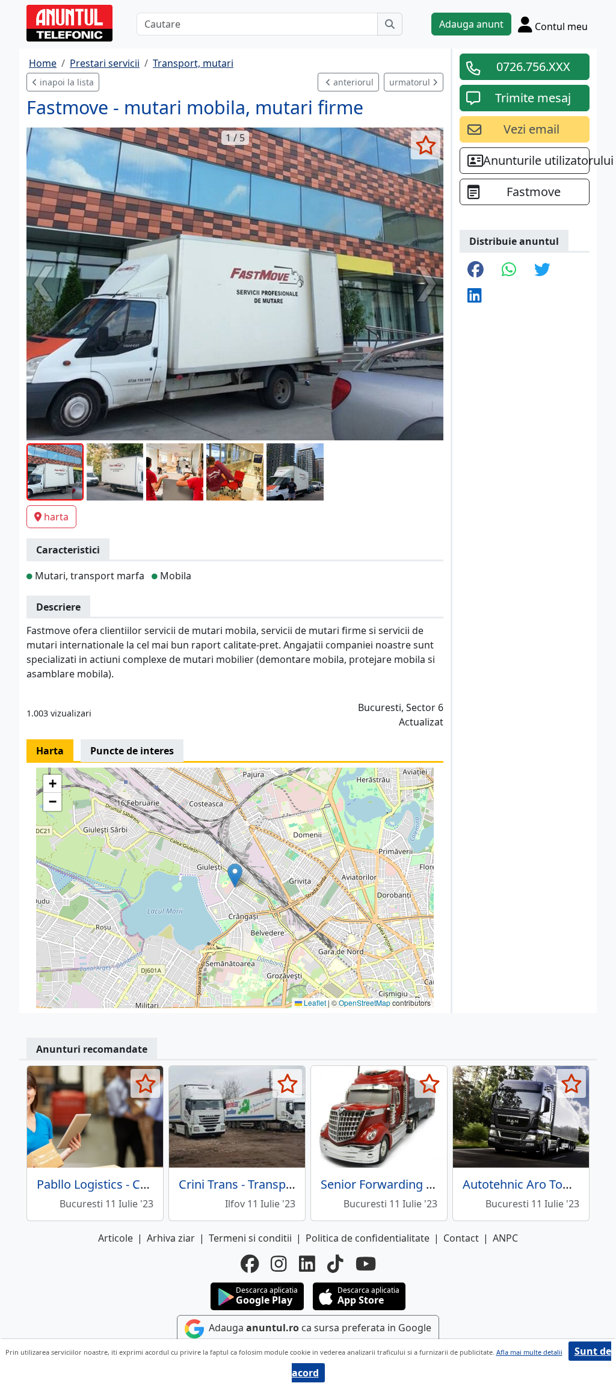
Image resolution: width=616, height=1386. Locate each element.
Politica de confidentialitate (368, 1238)
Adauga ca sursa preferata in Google (318, 1327)
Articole (115, 1238)
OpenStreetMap (364, 1002)
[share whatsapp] (509, 270)
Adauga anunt (471, 24)
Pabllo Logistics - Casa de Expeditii (132, 1184)
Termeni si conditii (250, 1238)
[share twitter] (542, 270)
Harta (50, 750)
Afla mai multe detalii (529, 1352)
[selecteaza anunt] (425, 145)
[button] (234, 875)
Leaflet (314, 1002)
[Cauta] (389, 24)
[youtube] (366, 1264)
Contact (461, 1238)
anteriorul (352, 82)
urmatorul (411, 82)
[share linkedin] (475, 296)
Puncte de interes (132, 750)
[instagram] (279, 1264)
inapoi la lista (65, 82)
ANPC (505, 1238)
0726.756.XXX (533, 66)
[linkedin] (307, 1264)
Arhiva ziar (171, 1238)
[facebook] (250, 1264)
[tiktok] (335, 1264)
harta (56, 516)
